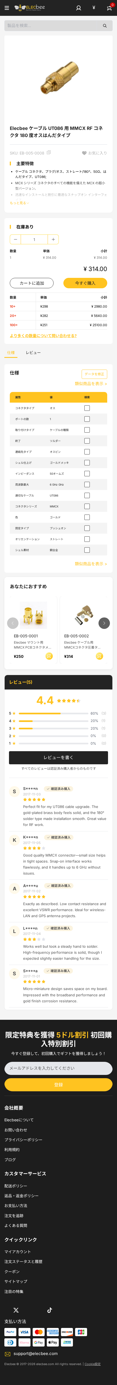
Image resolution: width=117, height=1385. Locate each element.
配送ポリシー (15, 1186)
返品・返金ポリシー (21, 1195)
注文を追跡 (13, 1215)
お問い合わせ (15, 1130)
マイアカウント (17, 1251)
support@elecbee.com (36, 1353)
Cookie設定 (93, 1364)
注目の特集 (13, 1291)
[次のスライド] (104, 623)
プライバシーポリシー (23, 1139)
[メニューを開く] (6, 7)
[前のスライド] (13, 623)
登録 (58, 1084)
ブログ (10, 1159)
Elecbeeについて (19, 1119)
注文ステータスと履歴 (23, 1261)
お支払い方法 (15, 1205)
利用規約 (12, 1149)
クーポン (12, 1271)
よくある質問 (15, 1225)
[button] (78, 7)
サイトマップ (15, 1281)
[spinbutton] (34, 239)
